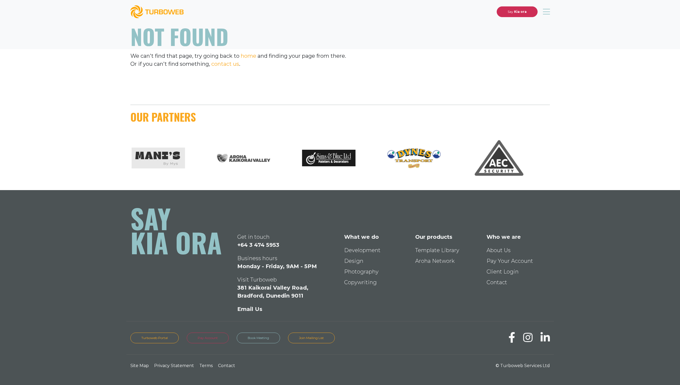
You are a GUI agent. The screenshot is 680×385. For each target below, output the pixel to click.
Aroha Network (434, 261)
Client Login (503, 271)
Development (362, 250)
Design (353, 261)
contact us (225, 64)
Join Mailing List (311, 338)
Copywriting (360, 282)
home (248, 56)
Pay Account (208, 338)
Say (517, 12)
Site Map (139, 365)
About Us (499, 250)
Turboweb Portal (154, 338)
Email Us (249, 309)
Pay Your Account (510, 261)
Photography (361, 271)
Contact (497, 282)
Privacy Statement (174, 365)
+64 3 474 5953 (258, 245)
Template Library (437, 250)
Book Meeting (258, 338)
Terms (206, 365)
